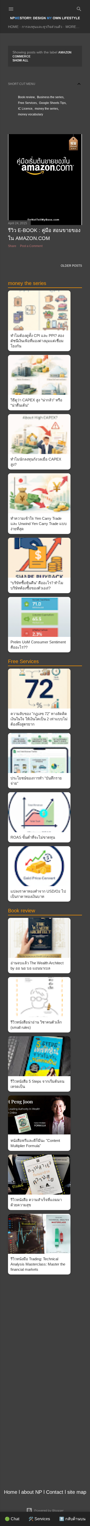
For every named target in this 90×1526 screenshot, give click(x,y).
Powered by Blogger (49, 1510)
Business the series (50, 97)
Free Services (27, 103)
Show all (20, 60)
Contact (54, 1492)
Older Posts (71, 265)
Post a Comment (31, 246)
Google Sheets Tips (52, 103)
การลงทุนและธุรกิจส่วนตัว (42, 27)
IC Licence (25, 108)
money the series (46, 108)
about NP (31, 1492)
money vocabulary (30, 114)
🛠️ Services (39, 1519)
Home (13, 27)
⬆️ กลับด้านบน (72, 1519)
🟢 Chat (12, 1519)
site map (76, 1492)
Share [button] (12, 246)
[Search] (79, 8)
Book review (26, 97)
